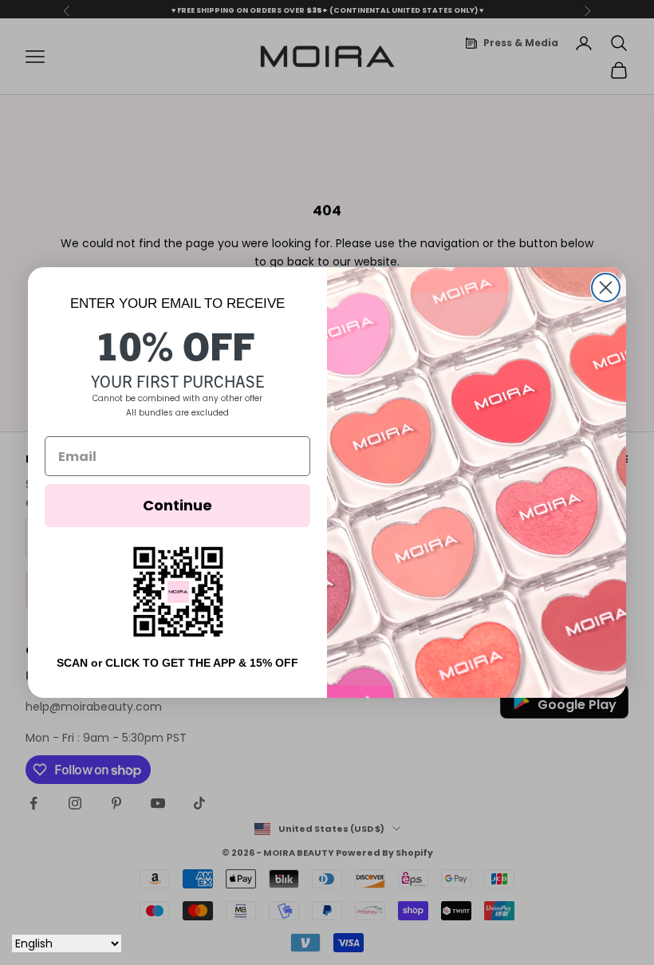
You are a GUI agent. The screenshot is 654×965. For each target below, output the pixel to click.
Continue (177, 505)
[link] (178, 591)
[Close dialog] (606, 287)
